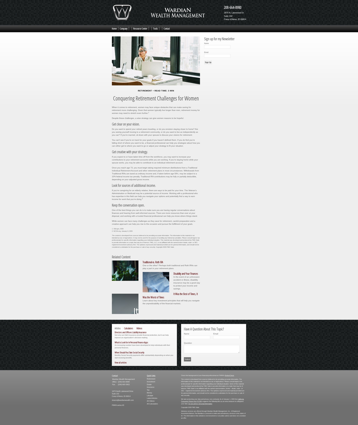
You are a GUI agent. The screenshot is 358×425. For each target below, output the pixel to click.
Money (149, 393)
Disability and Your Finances (185, 273)
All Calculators (152, 404)
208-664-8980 (233, 7)
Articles (118, 328)
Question (188, 343)
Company (123, 28)
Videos (139, 328)
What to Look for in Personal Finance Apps (131, 342)
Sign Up (208, 62)
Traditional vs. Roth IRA (153, 262)
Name (206, 43)
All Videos (151, 401)
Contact (167, 28)
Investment (151, 382)
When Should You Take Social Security (129, 352)
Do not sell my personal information (200, 404)
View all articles (121, 362)
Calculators (128, 328)
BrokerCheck (229, 375)
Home (114, 28)
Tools (155, 28)
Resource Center (140, 28)
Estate (149, 385)
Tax (148, 390)
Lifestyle (150, 396)
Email (206, 52)
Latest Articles (152, 398)
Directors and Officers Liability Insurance (130, 332)
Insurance (150, 387)
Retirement (151, 379)
